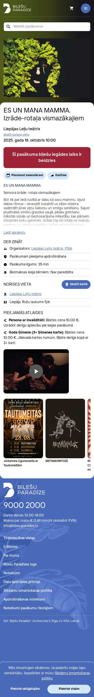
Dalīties (60, 175)
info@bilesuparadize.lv (20, 526)
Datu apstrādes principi (21, 582)
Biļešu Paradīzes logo (20, 564)
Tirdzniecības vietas (19, 538)
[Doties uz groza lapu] (66, 8)
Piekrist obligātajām (25, 688)
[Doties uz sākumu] (24, 490)
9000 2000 (24, 506)
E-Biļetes (10, 547)
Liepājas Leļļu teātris (26, 294)
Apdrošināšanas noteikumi (24, 599)
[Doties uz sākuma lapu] (17, 8)
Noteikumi (11, 573)
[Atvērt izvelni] (86, 8)
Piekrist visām (69, 688)
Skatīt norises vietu (16, 134)
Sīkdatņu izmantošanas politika (27, 590)
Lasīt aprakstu (14, 232)
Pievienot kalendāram (27, 175)
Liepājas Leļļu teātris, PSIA (51, 248)
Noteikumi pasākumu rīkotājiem (28, 608)
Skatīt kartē (78, 284)
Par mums (11, 555)
